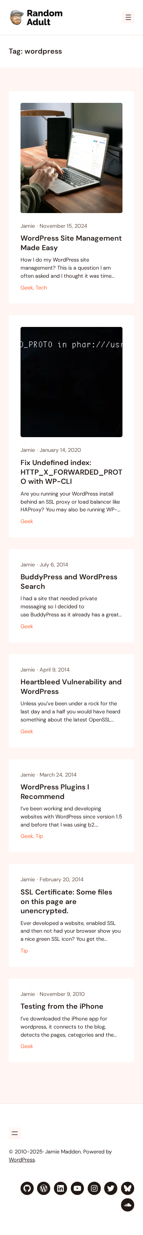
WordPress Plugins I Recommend (55, 791)
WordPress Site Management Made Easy (71, 243)
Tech (41, 287)
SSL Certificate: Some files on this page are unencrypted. (66, 901)
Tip (39, 836)
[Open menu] (128, 17)
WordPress (22, 1159)
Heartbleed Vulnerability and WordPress (71, 686)
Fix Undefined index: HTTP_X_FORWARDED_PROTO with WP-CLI (71, 472)
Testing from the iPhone (62, 1006)
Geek (27, 287)
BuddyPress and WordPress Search (69, 581)
